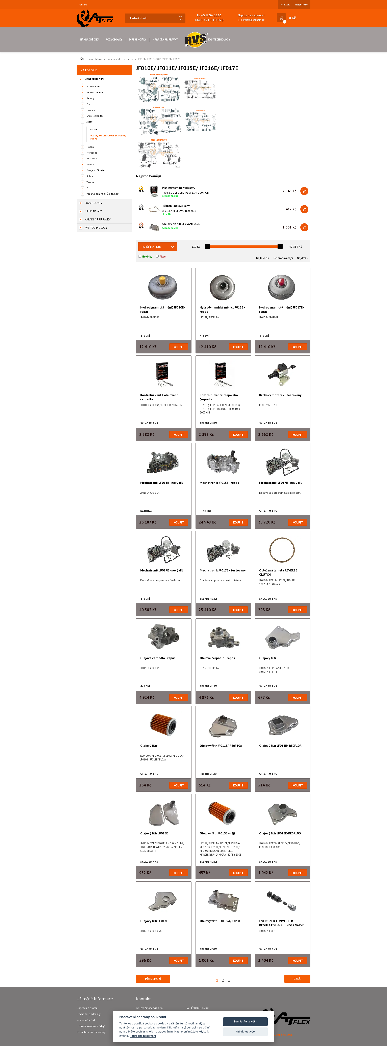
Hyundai (91, 109)
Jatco (130, 58)
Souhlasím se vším (245, 1021)
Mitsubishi (92, 158)
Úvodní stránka (94, 58)
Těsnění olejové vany (176, 206)
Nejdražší (302, 258)
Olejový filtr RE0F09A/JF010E (181, 224)
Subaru (90, 176)
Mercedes (91, 152)
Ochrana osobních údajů (91, 1026)
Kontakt (83, 4)
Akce (163, 256)
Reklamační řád (86, 1020)
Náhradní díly (89, 39)
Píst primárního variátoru (178, 187)
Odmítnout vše (245, 1031)
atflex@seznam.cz (253, 20)
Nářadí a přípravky (165, 39)
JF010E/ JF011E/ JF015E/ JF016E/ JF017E (108, 137)
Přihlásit (285, 4)
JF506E (93, 129)
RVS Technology (219, 39)
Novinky (147, 256)
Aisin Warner (93, 86)
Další (297, 979)
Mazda (90, 146)
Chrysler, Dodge (95, 115)
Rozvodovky (114, 39)
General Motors (94, 92)
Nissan (90, 164)
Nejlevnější (262, 258)
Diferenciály (137, 39)
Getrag (90, 98)
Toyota (90, 182)
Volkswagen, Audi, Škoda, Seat (102, 193)
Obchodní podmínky (89, 1014)
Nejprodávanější (283, 258)
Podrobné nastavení (143, 1035)
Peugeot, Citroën (95, 170)
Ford (88, 104)
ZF (87, 187)
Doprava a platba (87, 1008)
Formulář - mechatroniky (91, 1032)
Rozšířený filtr (152, 246)
